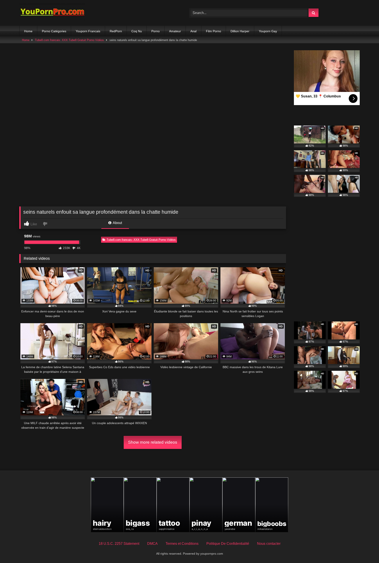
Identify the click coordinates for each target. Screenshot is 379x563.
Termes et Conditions (182, 543)
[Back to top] (365, 550)
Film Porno (213, 31)
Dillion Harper (240, 31)
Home (28, 31)
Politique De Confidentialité (227, 543)
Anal (193, 31)
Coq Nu (136, 31)
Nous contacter (269, 543)
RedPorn (116, 31)
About (117, 223)
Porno (155, 31)
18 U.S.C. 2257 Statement (119, 543)
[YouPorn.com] (52, 13)
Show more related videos (152, 442)
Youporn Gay (268, 31)
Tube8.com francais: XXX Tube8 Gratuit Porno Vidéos (69, 40)
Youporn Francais (88, 31)
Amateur (175, 31)
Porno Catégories (54, 31)
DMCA (152, 543)
